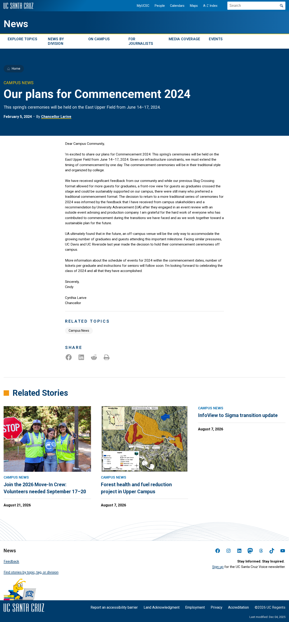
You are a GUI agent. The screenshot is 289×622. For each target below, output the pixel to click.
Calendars (177, 6)
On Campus (99, 39)
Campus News (79, 330)
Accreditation (238, 607)
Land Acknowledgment (161, 607)
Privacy (216, 607)
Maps (194, 6)
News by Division (56, 41)
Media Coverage (184, 39)
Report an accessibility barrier (114, 607)
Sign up (218, 567)
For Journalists (140, 41)
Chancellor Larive (56, 116)
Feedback (11, 561)
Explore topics (22, 39)
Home (16, 68)
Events (216, 39)
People (160, 6)
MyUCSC (143, 6)
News (16, 24)
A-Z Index (210, 6)
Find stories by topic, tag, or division (31, 572)
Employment (195, 607)
